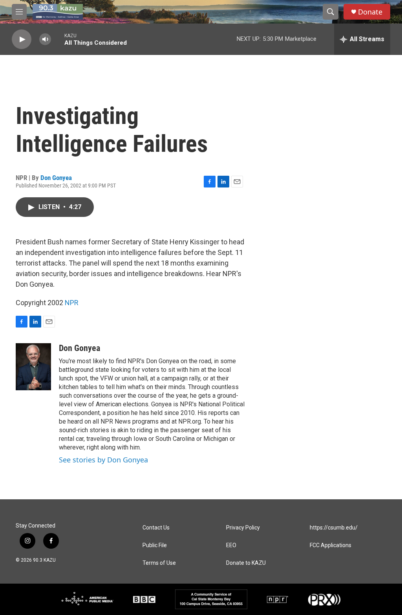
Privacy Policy (243, 528)
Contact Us (156, 528)
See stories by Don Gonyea (103, 459)
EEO (231, 545)
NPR (72, 302)
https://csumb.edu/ (334, 528)
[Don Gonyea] (33, 366)
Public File (155, 545)
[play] (21, 39)
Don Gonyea (56, 178)
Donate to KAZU (246, 563)
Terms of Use (159, 563)
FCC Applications (330, 545)
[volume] (45, 39)
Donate (370, 12)
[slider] (58, 39)
